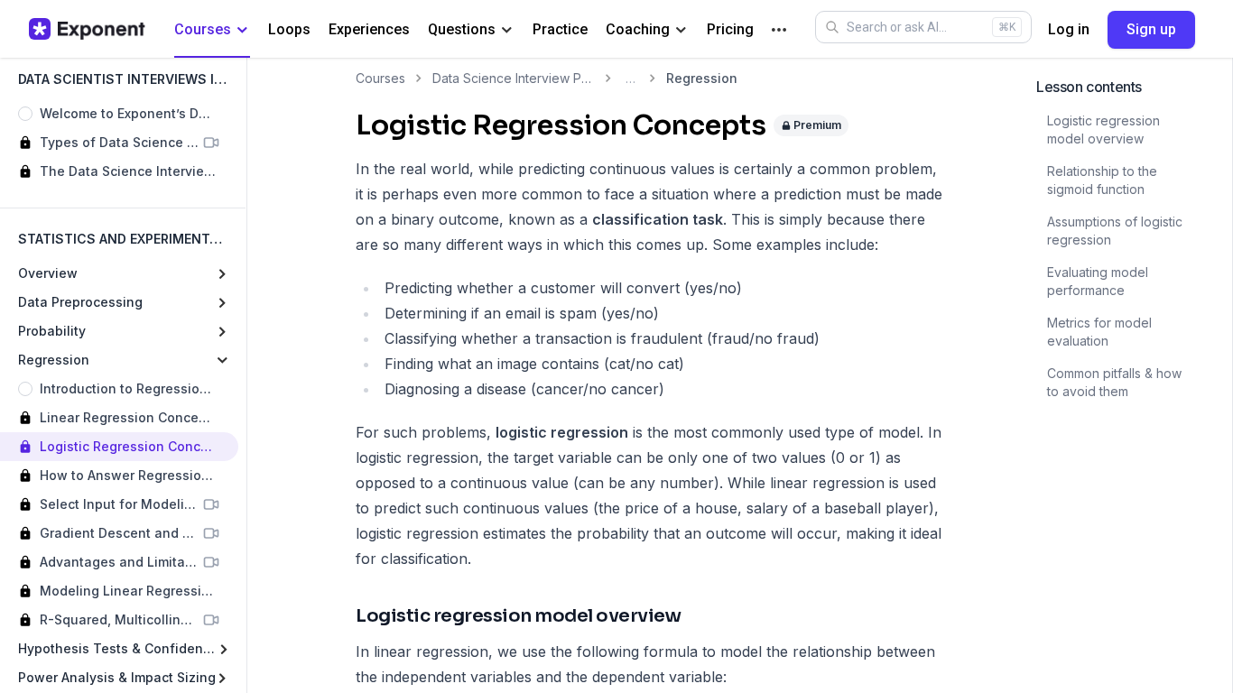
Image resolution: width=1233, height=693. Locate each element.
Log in (1068, 29)
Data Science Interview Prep (513, 78)
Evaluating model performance (1097, 281)
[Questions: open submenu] (507, 30)
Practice (560, 29)
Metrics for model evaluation (1099, 331)
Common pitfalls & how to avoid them (1114, 382)
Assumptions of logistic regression (1114, 230)
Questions (462, 29)
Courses (202, 29)
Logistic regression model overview (1103, 129)
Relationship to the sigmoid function (1102, 180)
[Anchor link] (697, 616)
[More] (779, 30)
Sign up (1151, 29)
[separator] (246, 375)
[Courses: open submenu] (242, 30)
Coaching (638, 29)
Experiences (369, 29)
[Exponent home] (87, 29)
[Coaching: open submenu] (681, 30)
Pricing (730, 29)
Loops (289, 29)
